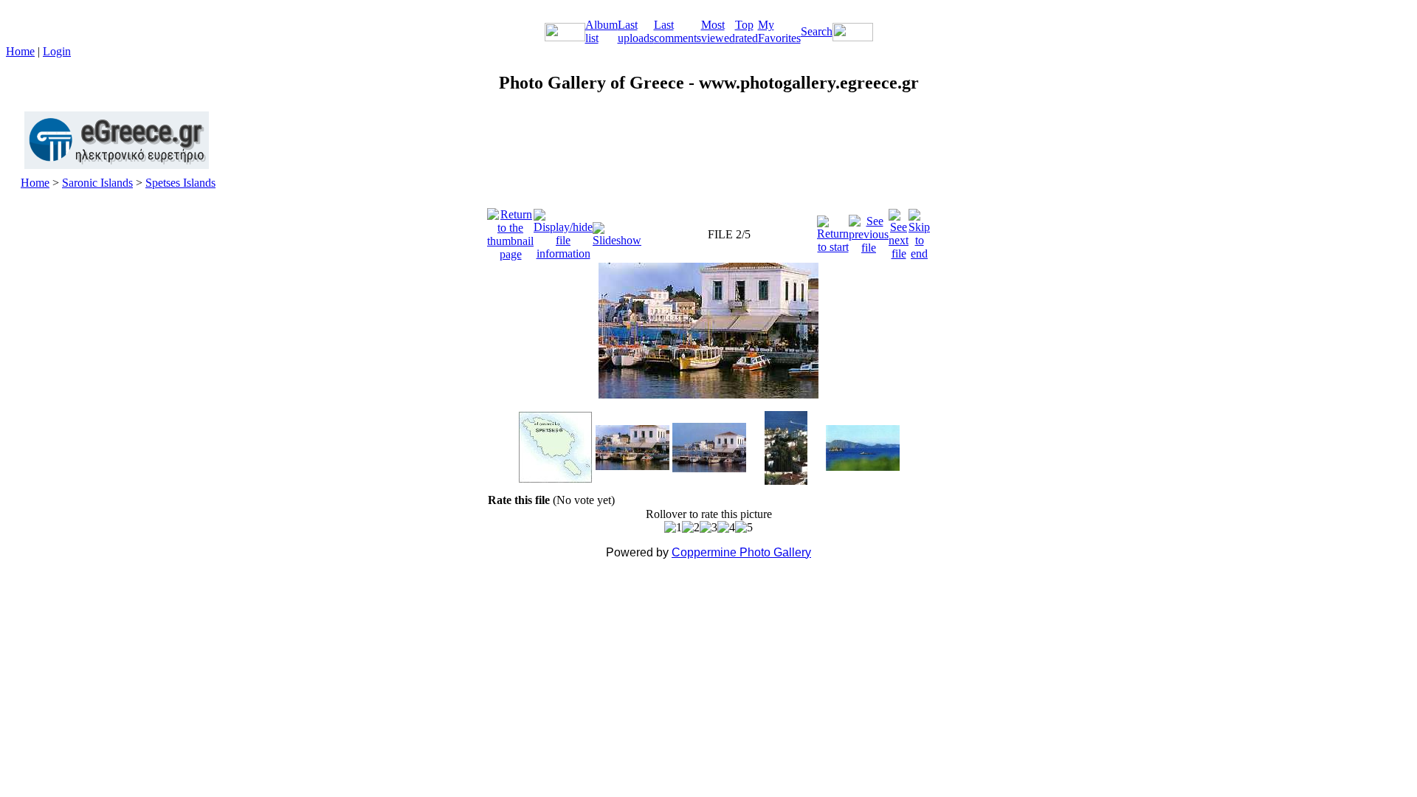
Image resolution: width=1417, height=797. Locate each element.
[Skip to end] (919, 230)
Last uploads (636, 31)
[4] (726, 527)
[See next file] (899, 230)
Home (20, 51)
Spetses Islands (180, 182)
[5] (744, 527)
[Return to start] (833, 230)
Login (57, 51)
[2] (691, 527)
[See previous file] (869, 230)
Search (816, 31)
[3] (708, 527)
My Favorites (779, 31)
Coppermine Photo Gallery (741, 552)
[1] (673, 527)
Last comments (677, 31)
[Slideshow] (617, 230)
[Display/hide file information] (563, 230)
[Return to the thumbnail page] (510, 230)
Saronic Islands (97, 182)
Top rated (746, 31)
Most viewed (718, 31)
